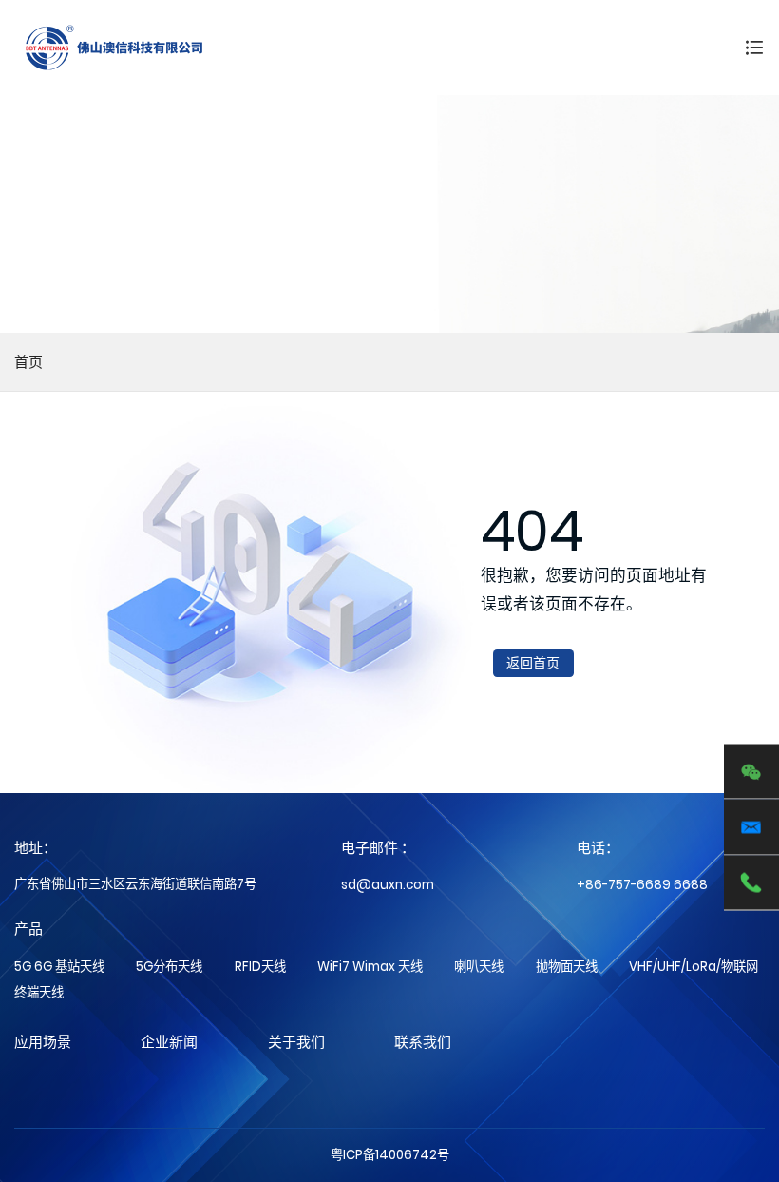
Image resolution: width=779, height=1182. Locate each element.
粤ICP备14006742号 (390, 1155)
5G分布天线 (169, 967)
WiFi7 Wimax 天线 (370, 967)
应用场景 (42, 1042)
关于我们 (296, 1042)
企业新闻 (169, 1042)
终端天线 (39, 992)
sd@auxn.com (387, 885)
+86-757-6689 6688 (642, 885)
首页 (29, 362)
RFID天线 (260, 967)
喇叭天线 (479, 967)
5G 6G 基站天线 (59, 967)
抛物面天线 (567, 967)
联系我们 (422, 1042)
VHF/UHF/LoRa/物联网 (693, 967)
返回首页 (533, 662)
